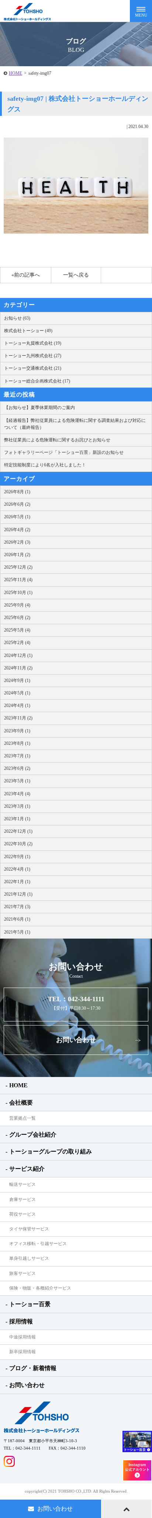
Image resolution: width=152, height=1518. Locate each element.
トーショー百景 (30, 1304)
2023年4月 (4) (17, 793)
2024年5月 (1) (17, 693)
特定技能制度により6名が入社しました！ (45, 465)
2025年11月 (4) (18, 579)
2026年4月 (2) (17, 529)
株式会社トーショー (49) (28, 330)
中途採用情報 (22, 1337)
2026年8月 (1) (17, 491)
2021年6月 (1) (17, 919)
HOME (15, 73)
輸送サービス (22, 1184)
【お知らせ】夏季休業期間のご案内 (39, 407)
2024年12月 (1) (18, 655)
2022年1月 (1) (17, 881)
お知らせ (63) (17, 318)
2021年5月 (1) (17, 932)
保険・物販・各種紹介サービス (40, 1288)
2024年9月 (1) (17, 680)
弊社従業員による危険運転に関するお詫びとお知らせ (57, 439)
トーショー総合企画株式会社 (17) (37, 381)
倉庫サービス (22, 1199)
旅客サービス (22, 1273)
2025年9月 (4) (17, 605)
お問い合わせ (76, 1040)
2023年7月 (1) (17, 755)
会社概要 (21, 1102)
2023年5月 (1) (17, 780)
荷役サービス (22, 1214)
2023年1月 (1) (17, 818)
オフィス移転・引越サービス (38, 1243)
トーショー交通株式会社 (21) (32, 368)
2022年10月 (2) (18, 843)
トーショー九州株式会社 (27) (32, 355)
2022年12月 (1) (18, 831)
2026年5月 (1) (17, 516)
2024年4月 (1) (17, 705)
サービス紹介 (27, 1169)
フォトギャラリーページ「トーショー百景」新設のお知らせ (64, 452)
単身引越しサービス (29, 1258)
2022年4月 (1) (17, 869)
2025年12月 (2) (18, 567)
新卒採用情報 (22, 1351)
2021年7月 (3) (17, 906)
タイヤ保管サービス (29, 1228)
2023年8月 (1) (17, 743)
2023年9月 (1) (17, 730)
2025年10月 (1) (18, 592)
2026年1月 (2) (17, 554)
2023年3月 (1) (17, 806)
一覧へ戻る (76, 275)
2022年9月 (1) (17, 856)
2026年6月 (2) (17, 504)
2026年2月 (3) (17, 542)
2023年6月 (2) (17, 768)
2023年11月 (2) (18, 718)
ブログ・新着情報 (32, 1368)
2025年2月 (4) (17, 642)
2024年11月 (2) (18, 668)
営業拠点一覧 (22, 1118)
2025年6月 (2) (17, 617)
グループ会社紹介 (32, 1134)
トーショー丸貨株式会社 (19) (32, 343)
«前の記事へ (25, 275)
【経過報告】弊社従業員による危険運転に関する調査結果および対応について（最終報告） (75, 424)
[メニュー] (141, 11)
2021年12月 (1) (18, 894)
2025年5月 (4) (17, 630)
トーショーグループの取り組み (50, 1151)
